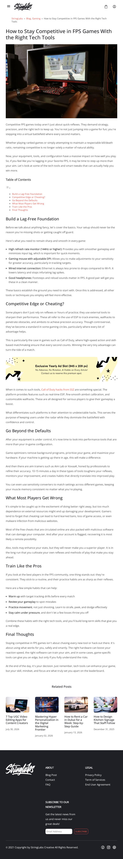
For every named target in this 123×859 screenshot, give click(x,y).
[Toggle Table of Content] (8, 188)
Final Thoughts (20, 209)
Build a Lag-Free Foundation (27, 193)
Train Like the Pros (22, 206)
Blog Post (51, 775)
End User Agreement (97, 784)
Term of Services (95, 780)
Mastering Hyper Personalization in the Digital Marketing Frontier (47, 704)
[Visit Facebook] (103, 847)
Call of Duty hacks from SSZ (57, 389)
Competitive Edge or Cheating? (28, 197)
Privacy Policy (93, 775)
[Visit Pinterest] (114, 847)
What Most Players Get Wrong (28, 203)
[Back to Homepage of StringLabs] (57, 7)
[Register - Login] (114, 6)
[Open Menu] (9, 6)
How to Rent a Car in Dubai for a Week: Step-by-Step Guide (76, 704)
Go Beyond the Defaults (24, 200)
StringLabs (17, 18)
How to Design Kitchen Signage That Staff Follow (105, 704)
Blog (28, 18)
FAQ (47, 784)
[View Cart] (106, 6)
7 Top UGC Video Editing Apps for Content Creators (17, 704)
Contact (50, 780)
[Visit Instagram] (108, 847)
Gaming (36, 18)
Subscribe (81, 831)
